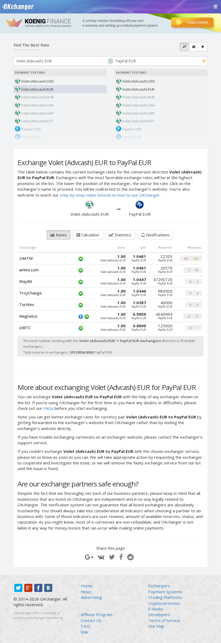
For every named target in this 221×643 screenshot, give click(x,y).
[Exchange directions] (184, 47)
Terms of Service (164, 620)
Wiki (84, 632)
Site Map (156, 626)
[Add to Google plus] (89, 556)
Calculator (89, 234)
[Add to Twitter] (112, 556)
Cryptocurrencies (164, 603)
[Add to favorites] (204, 61)
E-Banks (155, 609)
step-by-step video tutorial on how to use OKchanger (110, 195)
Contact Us (91, 620)
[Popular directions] (193, 47)
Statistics (122, 234)
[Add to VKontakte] (101, 556)
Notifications (157, 234)
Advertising (91, 597)
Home (86, 585)
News (86, 591)
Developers (159, 614)
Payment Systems (165, 591)
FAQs (48, 408)
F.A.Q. (86, 626)
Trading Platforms (165, 597)
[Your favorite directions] (203, 47)
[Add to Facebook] (121, 556)
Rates (61, 234)
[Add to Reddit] (130, 556)
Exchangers (159, 585)
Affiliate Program (96, 614)
